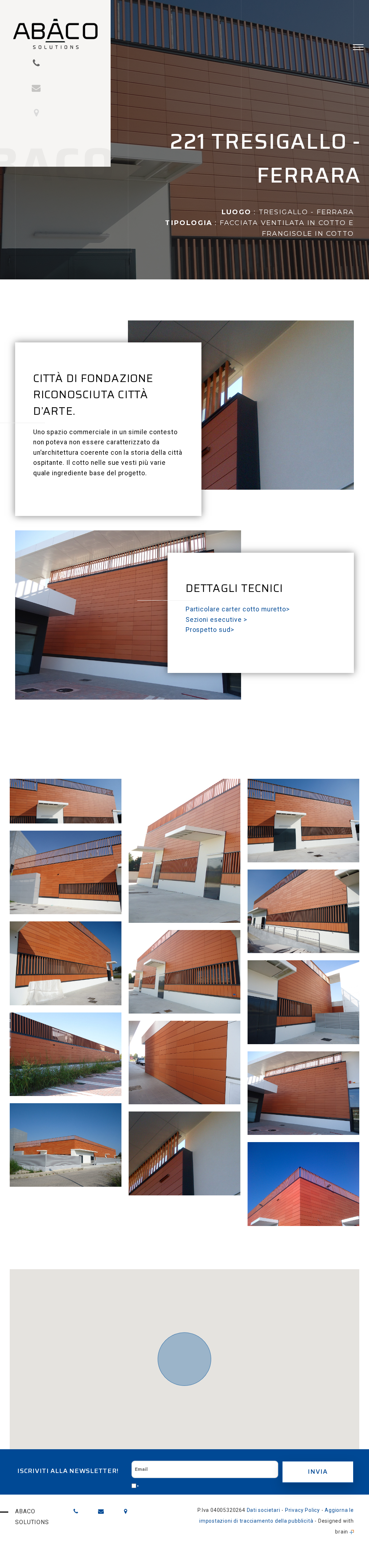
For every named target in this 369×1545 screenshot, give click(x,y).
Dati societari (263, 1510)
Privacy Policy (302, 1510)
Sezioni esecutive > (216, 619)
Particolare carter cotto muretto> (238, 609)
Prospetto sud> (210, 629)
